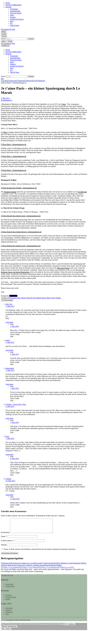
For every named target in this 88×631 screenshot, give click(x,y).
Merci (5, 132)
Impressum (9, 584)
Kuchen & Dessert (16, 19)
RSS (7, 614)
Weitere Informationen (9, 626)
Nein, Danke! (6, 629)
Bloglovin (9, 612)
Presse (8, 599)
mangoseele (10, 368)
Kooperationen (11, 597)
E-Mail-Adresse (7, 541)
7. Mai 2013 (14, 388)
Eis (11, 23)
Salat (12, 15)
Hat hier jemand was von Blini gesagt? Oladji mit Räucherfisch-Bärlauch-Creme (43, 563)
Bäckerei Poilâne (10, 192)
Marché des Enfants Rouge (36, 298)
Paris (64, 104)
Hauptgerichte (15, 11)
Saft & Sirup (14, 25)
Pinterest (9, 610)
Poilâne (58, 298)
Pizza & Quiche (16, 13)
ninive (8, 340)
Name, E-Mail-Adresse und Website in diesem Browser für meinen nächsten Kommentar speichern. (40, 549)
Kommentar (5, 532)
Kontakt (8, 595)
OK (65, 624)
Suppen (13, 17)
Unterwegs (13, 296)
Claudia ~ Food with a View (16, 404)
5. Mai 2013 (5, 98)
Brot (11, 21)
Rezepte (8, 7)
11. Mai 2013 (15, 499)
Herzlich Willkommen (13, 5)
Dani (7, 436)
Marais (23, 298)
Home (8, 3)
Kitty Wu (9, 304)
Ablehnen (71, 624)
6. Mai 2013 (10, 406)
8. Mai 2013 (14, 459)
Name (4, 536)
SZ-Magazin (82, 192)
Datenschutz (10, 586)
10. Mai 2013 (10, 481)
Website (4, 545)
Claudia (8, 479)
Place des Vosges (63, 268)
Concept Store (16, 298)
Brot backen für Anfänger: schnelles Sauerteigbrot (31, 565)
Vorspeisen (14, 9)
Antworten (9, 322)
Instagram (9, 608)
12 (6, 100)
